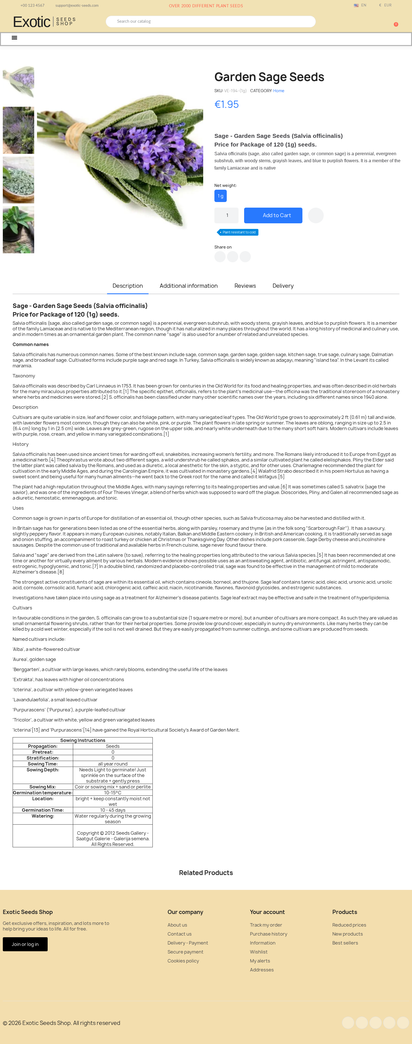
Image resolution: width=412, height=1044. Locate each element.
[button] (393, 21)
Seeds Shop (66, 22)
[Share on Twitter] (232, 256)
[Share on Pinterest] (245, 256)
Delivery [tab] (283, 285)
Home (278, 90)
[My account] (374, 22)
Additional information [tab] (189, 285)
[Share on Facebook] (220, 256)
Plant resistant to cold (239, 232)
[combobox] (210, 21)
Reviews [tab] (245, 285)
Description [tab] (128, 285)
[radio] (220, 196)
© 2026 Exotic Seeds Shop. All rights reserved (61, 1023)
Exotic (31, 21)
